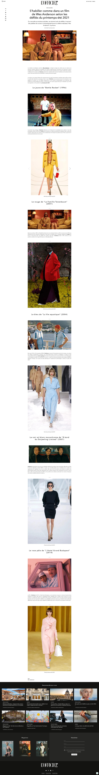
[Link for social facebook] (48, 770)
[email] (5, 9)
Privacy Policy (79, 751)
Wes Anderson (31, 679)
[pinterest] (5, 13)
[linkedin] (5, 15)
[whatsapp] (5, 18)
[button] (70, 110)
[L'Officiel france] (49, 3)
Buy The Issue (89, 1)
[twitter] (5, 16)
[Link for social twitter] (46, 770)
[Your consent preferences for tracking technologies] (97, 773)
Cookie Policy (54, 773)
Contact (43, 773)
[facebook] (5, 11)
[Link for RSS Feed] (52, 770)
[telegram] (5, 20)
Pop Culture (49, 7)
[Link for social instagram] (50, 770)
